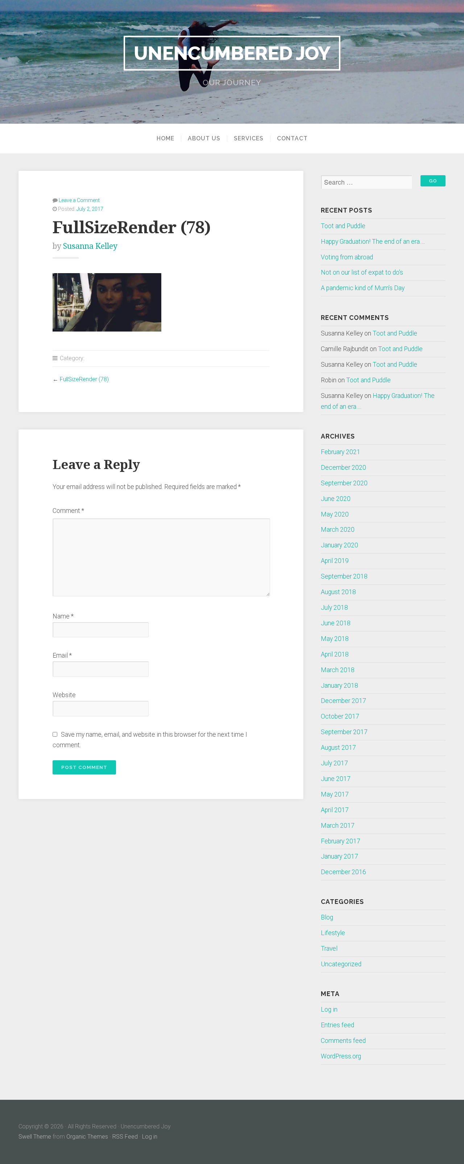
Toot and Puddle (343, 226)
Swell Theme (34, 1136)
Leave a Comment (79, 200)
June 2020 (336, 498)
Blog (327, 917)
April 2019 (335, 560)
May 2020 (335, 514)
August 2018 (338, 592)
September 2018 (344, 576)
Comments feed (343, 1040)
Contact (292, 138)
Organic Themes (87, 1136)
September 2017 (344, 732)
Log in (329, 1009)
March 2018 (338, 670)
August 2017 (338, 747)
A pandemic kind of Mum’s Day (363, 288)
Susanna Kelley (90, 246)
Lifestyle (333, 933)
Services (249, 138)
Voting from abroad (347, 257)
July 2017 (334, 763)
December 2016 (343, 872)
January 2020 (339, 545)
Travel (329, 948)
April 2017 (335, 810)
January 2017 (339, 856)
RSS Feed (125, 1136)
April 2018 (335, 654)
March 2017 (338, 825)
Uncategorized (341, 964)
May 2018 (335, 638)
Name (63, 616)
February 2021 (340, 452)
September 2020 (344, 483)
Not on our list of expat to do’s (362, 272)
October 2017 (340, 716)
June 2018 (336, 623)
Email (62, 655)
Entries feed (337, 1025)
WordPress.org (341, 1056)
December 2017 (343, 700)
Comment (68, 510)
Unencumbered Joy (232, 53)
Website (64, 695)
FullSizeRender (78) (84, 379)
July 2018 (334, 607)
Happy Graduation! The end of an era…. (373, 241)
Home (165, 138)
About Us (204, 138)
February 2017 (340, 841)
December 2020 (343, 467)
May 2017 (335, 794)
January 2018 (339, 685)
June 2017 (336, 778)
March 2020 (338, 529)
